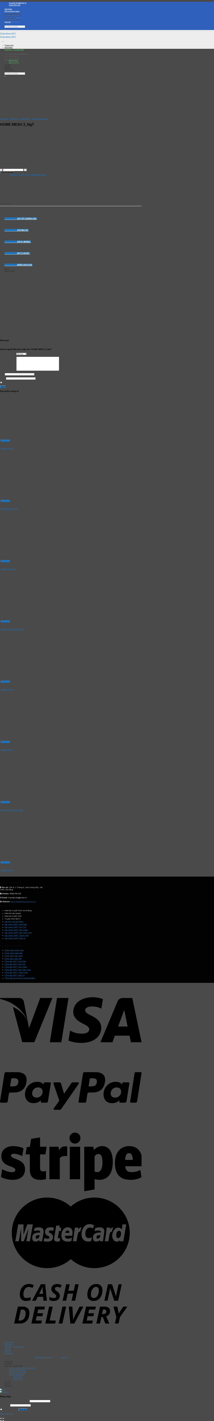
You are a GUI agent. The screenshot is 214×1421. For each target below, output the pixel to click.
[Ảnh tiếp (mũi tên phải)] (3, 1420)
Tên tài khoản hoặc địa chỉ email (14, 1401)
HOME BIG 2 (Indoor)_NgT (12, 629)
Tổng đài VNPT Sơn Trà (14, 964)
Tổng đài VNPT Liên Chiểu (15, 967)
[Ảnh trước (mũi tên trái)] (1, 1420)
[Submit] (5, 29)
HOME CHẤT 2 (7, 750)
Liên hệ (7, 22)
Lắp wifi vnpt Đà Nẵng (13, 922)
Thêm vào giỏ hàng (7, 172)
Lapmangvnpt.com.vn (43, 1357)
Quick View (5, 440)
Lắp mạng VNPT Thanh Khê (16, 935)
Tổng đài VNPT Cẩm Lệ (14, 975)
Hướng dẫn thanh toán (14, 950)
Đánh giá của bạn (8, 354)
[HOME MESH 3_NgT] (10, 151)
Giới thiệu (8, 9)
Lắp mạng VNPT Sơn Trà (15, 927)
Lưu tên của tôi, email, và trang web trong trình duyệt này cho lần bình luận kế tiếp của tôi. (41, 382)
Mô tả (6, 269)
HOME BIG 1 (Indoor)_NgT (12, 810)
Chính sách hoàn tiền (13, 953)
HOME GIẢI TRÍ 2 (8, 569)
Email (3, 378)
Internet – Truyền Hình (14, 1347)
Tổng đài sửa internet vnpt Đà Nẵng (19, 978)
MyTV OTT (18, 1377)
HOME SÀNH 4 (7, 448)
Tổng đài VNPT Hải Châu (15, 961)
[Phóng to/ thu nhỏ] (3, 1418)
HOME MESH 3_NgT (9, 509)
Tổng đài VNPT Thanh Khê (16, 972)
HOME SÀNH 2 (7, 870)
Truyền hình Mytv (16, 1375)
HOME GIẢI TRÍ (7, 689)
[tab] (73, 269)
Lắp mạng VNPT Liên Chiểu (16, 930)
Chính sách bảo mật (12, 20)
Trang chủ (8, 45)
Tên (2, 374)
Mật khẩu (5, 1405)
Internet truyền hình (17, 1372)
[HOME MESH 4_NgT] (10, 140)
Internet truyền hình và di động (22, 1368)
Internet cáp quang (40, 119)
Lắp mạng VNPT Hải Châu (15, 924)
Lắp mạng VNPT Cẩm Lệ (14, 938)
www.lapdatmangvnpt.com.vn (23, 901)
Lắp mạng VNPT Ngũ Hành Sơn (18, 933)
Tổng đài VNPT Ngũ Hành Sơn (17, 970)
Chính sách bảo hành (13, 956)
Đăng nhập (22, 1409)
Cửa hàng (8, 1353)
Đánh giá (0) (9, 271)
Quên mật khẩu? (7, 1414)
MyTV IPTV (18, 1379)
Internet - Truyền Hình (20, 119)
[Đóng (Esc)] (1, 1418)
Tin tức (7, 1349)
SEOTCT (64, 1357)
